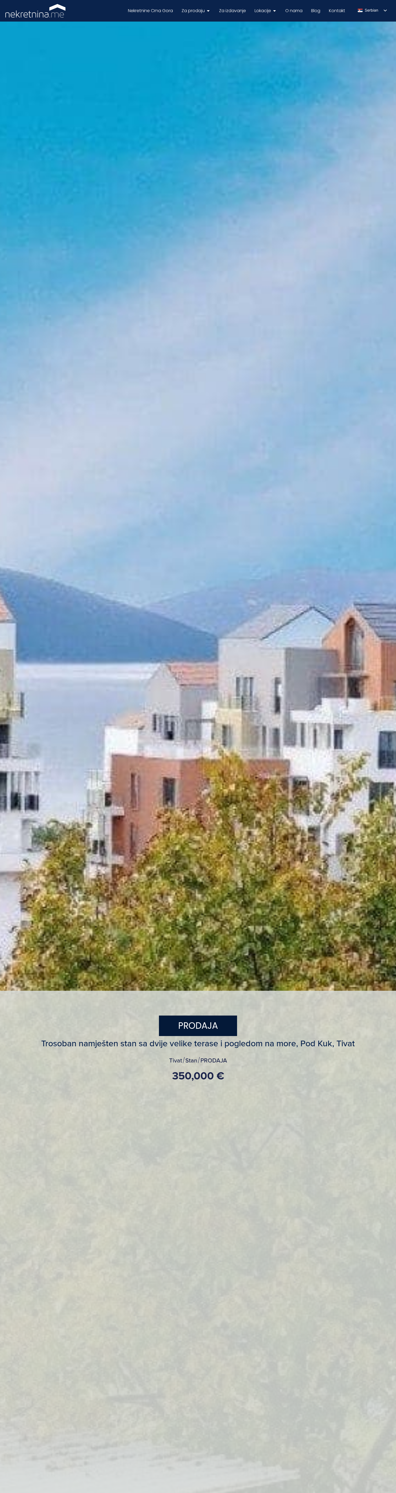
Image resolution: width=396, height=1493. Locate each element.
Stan (191, 1060)
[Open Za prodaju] (208, 11)
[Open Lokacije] (274, 11)
